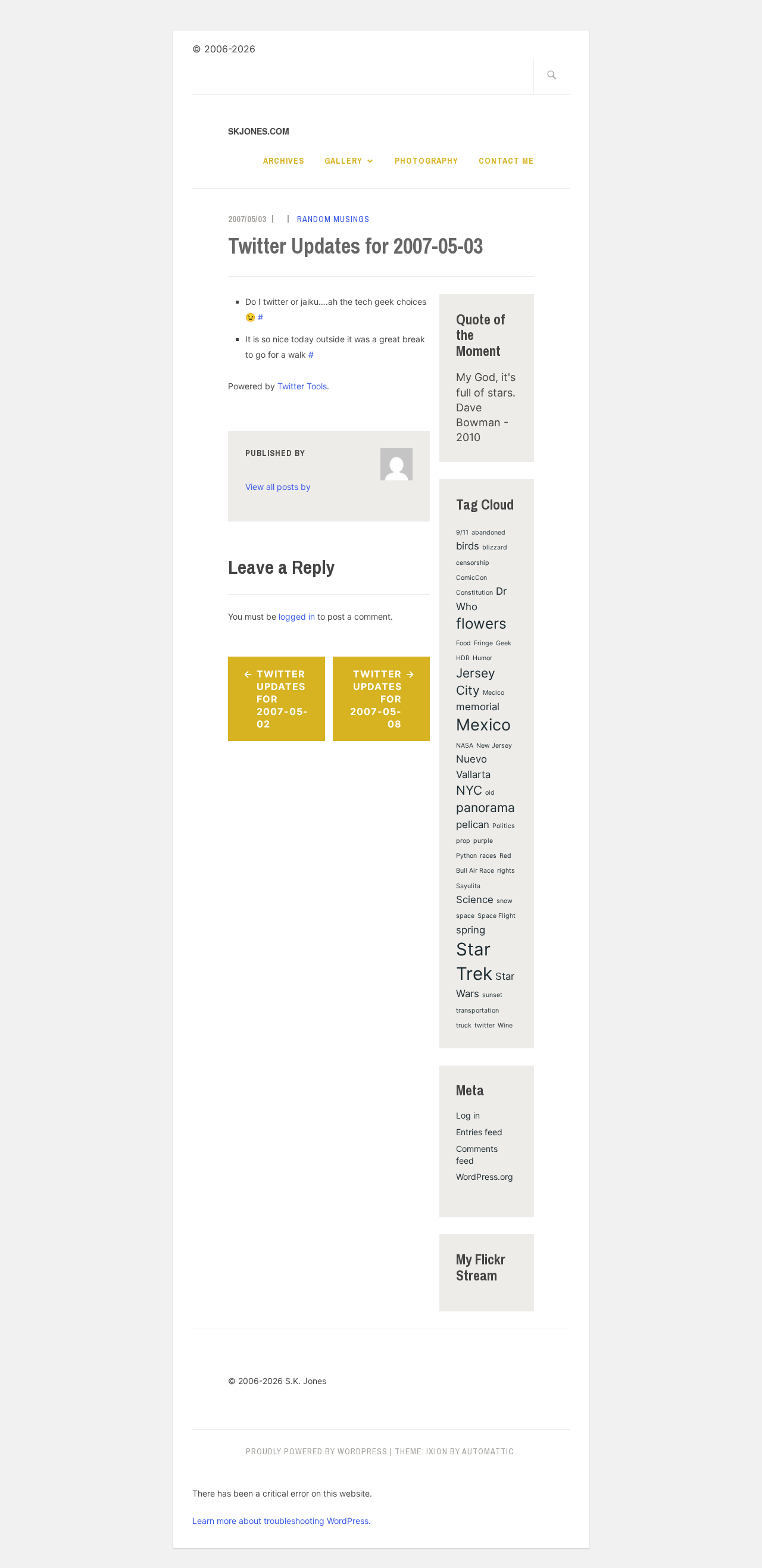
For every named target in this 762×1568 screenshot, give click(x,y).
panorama (485, 807)
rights (506, 870)
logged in (297, 616)
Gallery (343, 160)
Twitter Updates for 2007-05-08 (376, 698)
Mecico (493, 692)
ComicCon (471, 578)
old (490, 793)
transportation (477, 1010)
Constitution (474, 592)
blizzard (494, 547)
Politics (503, 826)
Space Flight (496, 916)
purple (483, 841)
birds (467, 546)
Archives (283, 160)
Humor (482, 658)
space (465, 916)
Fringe (483, 643)
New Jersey (494, 745)
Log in (468, 1115)
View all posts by (278, 487)
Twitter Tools (302, 386)
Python (466, 856)
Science (475, 899)
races (488, 856)
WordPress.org (484, 1177)
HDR (463, 658)
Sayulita (468, 886)
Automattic (488, 1451)
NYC (469, 790)
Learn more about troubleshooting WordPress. (281, 1521)
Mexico (483, 725)
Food (463, 643)
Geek (503, 643)
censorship (472, 563)
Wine (505, 1025)
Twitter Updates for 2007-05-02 (282, 698)
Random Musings (333, 219)
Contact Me (506, 160)
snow (504, 901)
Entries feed (479, 1132)
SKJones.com (258, 131)
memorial (477, 707)
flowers (481, 623)
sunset (492, 995)
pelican (472, 824)
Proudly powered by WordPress (317, 1451)
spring (470, 930)
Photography (426, 160)
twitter (484, 1025)
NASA (464, 745)
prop (463, 841)
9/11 (462, 532)
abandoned (488, 532)
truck (463, 1025)
